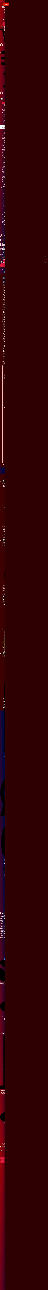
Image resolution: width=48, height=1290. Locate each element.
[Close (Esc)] (2, 1158)
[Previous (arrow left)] (2, 1161)
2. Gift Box (4, 135)
